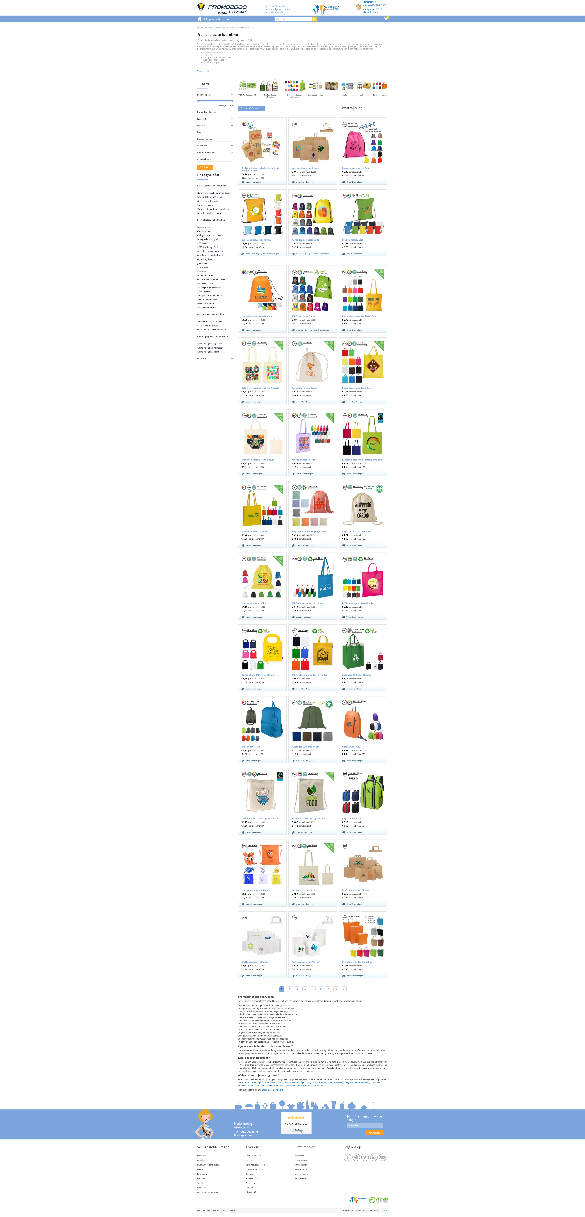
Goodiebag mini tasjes (213, 60)
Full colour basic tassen (262, 1085)
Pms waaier (202, 1174)
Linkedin (374, 1157)
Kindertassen (203, 267)
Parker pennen (301, 1165)
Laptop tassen (203, 227)
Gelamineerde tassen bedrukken (212, 329)
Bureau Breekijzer (381, 1210)
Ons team (250, 1160)
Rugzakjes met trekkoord (209, 287)
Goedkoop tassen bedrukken (210, 255)
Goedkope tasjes (211, 62)
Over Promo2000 (253, 1156)
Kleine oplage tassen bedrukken (213, 336)
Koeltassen (202, 271)
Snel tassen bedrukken (207, 299)
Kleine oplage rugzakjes (208, 352)
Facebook (347, 1157)
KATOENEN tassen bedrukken (211, 186)
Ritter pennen (300, 1179)
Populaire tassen (205, 283)
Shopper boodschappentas (209, 295)
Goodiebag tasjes (205, 259)
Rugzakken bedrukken (207, 307)
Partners (249, 1188)
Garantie (201, 1179)
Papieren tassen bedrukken (210, 321)
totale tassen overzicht (272, 1090)
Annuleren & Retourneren (207, 1192)
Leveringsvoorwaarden (255, 1165)
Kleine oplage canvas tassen (210, 348)
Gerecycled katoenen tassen (210, 201)
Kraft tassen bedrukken (208, 325)
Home (200, 27)
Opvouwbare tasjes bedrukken (211, 279)
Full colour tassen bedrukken (210, 251)
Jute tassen (202, 263)
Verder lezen (203, 71)
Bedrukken (201, 1188)
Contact (249, 1174)
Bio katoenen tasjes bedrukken (211, 213)
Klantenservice (369, 2)
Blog (382, 1157)
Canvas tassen (204, 231)
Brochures (250, 1183)
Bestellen (201, 1160)
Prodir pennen (301, 1160)
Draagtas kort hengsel (207, 239)
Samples (200, 1183)
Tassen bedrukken (216, 27)
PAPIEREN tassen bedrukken (211, 314)
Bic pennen (299, 1156)
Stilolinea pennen (302, 1174)
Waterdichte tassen (206, 303)
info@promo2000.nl (372, 9)
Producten (201, 1156)
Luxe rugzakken (335, 1082)
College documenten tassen (210, 235)
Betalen (200, 1169)
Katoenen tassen (205, 205)
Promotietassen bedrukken (211, 220)
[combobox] (370, 108)
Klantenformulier (370, 12)
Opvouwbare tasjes (212, 52)
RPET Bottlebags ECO (207, 247)
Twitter (365, 1157)
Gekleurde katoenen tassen (210, 197)
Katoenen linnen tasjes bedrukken (213, 209)
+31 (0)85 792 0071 (375, 5)
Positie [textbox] (358, 108)
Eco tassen (208, 55)
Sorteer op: (347, 108)
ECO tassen (202, 243)
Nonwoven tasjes (205, 275)
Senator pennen (301, 1169)
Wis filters (205, 167)
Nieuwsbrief (251, 1192)
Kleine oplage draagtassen (209, 343)
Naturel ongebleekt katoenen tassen (214, 193)
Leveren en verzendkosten (208, 1165)
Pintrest (356, 1157)
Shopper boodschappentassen (217, 57)
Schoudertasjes (204, 291)
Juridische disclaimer (254, 1169)
